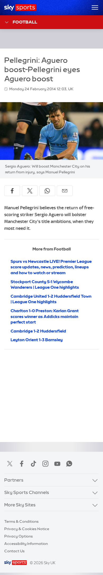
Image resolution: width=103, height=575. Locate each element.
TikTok (33, 463)
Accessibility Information (26, 543)
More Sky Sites (20, 504)
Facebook (21, 463)
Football (25, 22)
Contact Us (14, 551)
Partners (14, 480)
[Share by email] (65, 191)
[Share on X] (30, 191)
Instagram (45, 463)
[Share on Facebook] (12, 191)
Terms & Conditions (21, 521)
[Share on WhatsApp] (47, 191)
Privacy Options (18, 536)
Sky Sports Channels (26, 492)
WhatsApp (69, 463)
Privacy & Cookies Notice (26, 529)
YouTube (57, 463)
